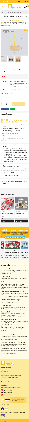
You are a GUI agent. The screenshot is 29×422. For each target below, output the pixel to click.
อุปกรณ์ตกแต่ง (14, 20)
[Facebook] (1, 1)
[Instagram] (3, 1)
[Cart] (25, 7)
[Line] (6, 1)
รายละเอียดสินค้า (6, 114)
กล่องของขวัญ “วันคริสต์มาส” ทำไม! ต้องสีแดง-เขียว (12, 252)
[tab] (14, 114)
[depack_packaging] (14, 390)
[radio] (17, 98)
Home (2, 20)
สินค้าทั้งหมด (7, 20)
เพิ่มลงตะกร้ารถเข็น (19, 104)
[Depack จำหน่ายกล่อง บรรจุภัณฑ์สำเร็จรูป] (14, 387)
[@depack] (14, 385)
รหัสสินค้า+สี (4, 98)
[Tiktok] (8, 1)
